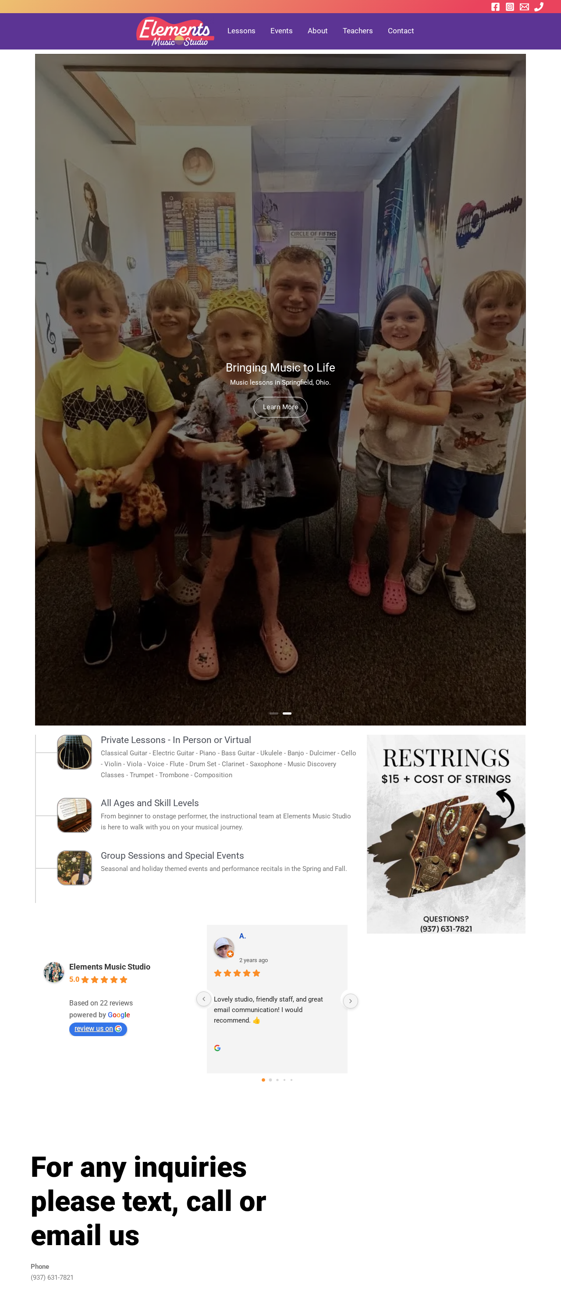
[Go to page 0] (263, 1079)
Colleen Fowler (263, 936)
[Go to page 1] (270, 1080)
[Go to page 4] (291, 1079)
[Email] (524, 6)
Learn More (280, 407)
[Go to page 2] (277, 1079)
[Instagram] (510, 6)
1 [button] (274, 713)
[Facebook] (495, 6)
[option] (280, 390)
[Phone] (538, 6)
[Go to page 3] (284, 1080)
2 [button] (287, 713)
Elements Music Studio (109, 966)
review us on (94, 1028)
